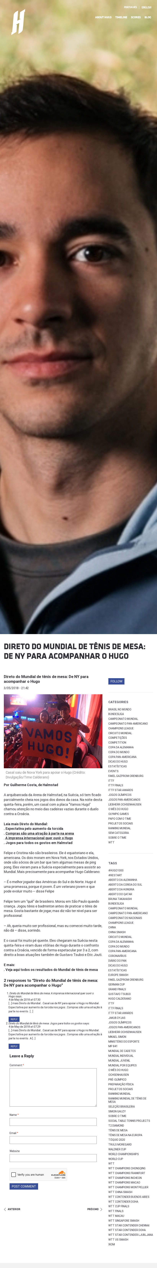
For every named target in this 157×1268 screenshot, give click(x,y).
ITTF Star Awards (120, 790)
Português (130, 7)
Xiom (111, 1244)
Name (14, 1114)
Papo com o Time (119, 818)
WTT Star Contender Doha (127, 1230)
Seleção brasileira (121, 1106)
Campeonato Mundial (123, 718)
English (146, 7)
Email (14, 1133)
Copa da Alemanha (121, 747)
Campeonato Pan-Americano (128, 723)
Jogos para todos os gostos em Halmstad (39, 843)
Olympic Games (118, 813)
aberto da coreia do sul (125, 884)
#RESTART (115, 875)
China (112, 927)
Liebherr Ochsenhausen (124, 804)
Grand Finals (117, 989)
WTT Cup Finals (118, 1206)
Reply (14, 1019)
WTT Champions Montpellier (128, 1187)
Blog (148, 17)
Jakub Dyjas (116, 1017)
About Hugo (103, 17)
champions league (121, 922)
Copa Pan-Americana (122, 756)
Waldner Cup (117, 1149)
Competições (117, 737)
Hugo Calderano (119, 998)
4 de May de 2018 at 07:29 (24, 1026)
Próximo (93, 1209)
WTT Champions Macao (124, 1182)
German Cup (116, 984)
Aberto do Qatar (120, 894)
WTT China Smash (120, 1192)
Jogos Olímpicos (120, 794)
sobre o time (117, 1116)
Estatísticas (117, 766)
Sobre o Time (117, 837)
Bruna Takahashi (120, 899)
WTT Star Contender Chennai (128, 1225)
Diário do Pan (117, 960)
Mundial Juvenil (119, 1060)
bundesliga (116, 903)
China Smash (117, 932)
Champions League (121, 728)
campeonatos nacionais (125, 918)
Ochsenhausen (118, 1074)
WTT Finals (115, 1211)
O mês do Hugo (118, 809)
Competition (117, 742)
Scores (136, 17)
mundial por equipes (122, 1065)
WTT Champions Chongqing (127, 1168)
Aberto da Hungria (121, 889)
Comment (17, 1065)
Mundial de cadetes (122, 1051)
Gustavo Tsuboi (119, 994)
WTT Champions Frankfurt (126, 1173)
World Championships (123, 1154)
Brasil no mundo (119, 709)
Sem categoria (118, 832)
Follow (116, 681)
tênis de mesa (118, 1130)
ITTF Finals (115, 785)
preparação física (121, 1084)
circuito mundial (120, 936)
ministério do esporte (124, 1041)
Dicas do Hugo (118, 761)
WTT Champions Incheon (125, 1177)
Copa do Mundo (118, 752)
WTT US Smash (118, 1239)
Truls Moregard (120, 1144)
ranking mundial (119, 1093)
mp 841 (113, 1046)
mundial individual (120, 1055)
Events (113, 771)
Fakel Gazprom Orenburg (125, 775)
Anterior (14, 1209)
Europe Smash (118, 974)
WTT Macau (116, 1215)
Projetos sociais (120, 823)
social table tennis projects (129, 1120)
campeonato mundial (123, 908)
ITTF (111, 780)
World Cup (115, 1158)
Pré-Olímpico (117, 1079)
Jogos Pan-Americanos (124, 799)
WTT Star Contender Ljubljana (130, 1234)
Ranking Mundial (119, 828)
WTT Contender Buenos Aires (128, 1196)
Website (15, 1151)
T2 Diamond (116, 1125)
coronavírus (117, 955)
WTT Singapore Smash (123, 1220)
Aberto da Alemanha (122, 879)
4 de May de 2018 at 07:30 (24, 999)
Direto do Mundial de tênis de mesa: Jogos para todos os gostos (46, 1023)
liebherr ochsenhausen (124, 1032)
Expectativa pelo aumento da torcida (34, 829)
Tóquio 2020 (116, 1139)
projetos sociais (120, 1089)
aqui (16, 970)
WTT (111, 842)
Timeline (121, 17)
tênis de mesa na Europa (125, 1135)
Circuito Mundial (120, 733)
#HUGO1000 (115, 870)
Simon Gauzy (117, 1111)
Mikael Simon (117, 1036)
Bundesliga (116, 714)
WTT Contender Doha (123, 1201)
